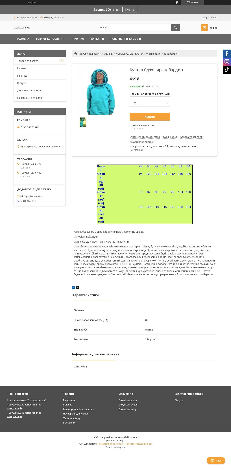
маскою (126, 231)
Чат (218, 460)
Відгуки (21, 83)
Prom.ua (132, 437)
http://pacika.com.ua (31, 196)
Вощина (67, 404)
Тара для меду (71, 418)
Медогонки (69, 400)
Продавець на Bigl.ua (115, 440)
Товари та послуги (49, 38)
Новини (21, 68)
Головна (23, 38)
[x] (77, 287)
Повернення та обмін (125, 38)
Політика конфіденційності (138, 444)
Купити (129, 9)
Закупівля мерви (128, 404)
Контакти (97, 38)
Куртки (139, 53)
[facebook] (73, 287)
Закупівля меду (127, 409)
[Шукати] (175, 27)
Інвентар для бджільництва (78, 409)
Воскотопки (69, 422)
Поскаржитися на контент (110, 444)
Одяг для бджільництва (118, 53)
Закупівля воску (128, 400)
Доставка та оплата (29, 90)
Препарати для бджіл (75, 413)
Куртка (78, 231)
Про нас (78, 38)
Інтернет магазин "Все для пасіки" (26, 400)
